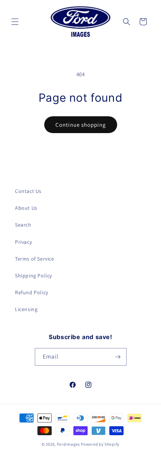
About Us (26, 208)
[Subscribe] (118, 357)
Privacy (23, 242)
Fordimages (68, 444)
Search (23, 224)
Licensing (26, 309)
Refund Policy (31, 292)
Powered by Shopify (100, 444)
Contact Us (28, 191)
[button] (15, 21)
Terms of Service (34, 258)
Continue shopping (80, 124)
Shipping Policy (33, 275)
